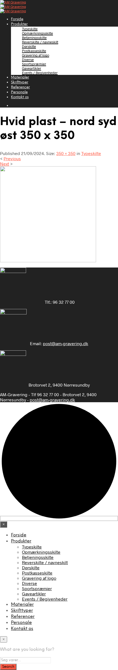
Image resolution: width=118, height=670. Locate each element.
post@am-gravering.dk (65, 343)
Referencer (20, 87)
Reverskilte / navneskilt (40, 42)
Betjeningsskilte (34, 37)
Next (4, 163)
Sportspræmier (34, 64)
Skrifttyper (19, 82)
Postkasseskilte (34, 51)
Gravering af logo (35, 55)
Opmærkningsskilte (37, 33)
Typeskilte (30, 29)
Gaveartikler (31, 68)
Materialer (20, 77)
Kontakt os (20, 97)
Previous (12, 158)
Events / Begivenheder (40, 73)
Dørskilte (29, 46)
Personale (19, 92)
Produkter (19, 24)
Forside (17, 19)
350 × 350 (65, 153)
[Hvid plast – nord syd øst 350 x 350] (48, 260)
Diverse (28, 59)
